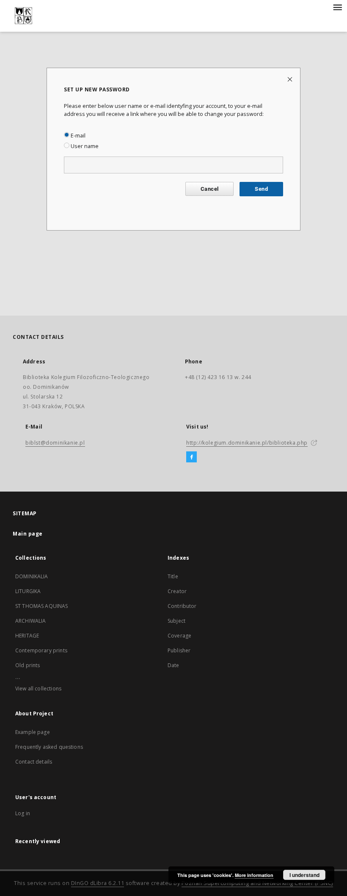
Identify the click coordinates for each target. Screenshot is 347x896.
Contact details (33, 761)
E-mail (77, 135)
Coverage (179, 635)
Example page (32, 732)
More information (254, 875)
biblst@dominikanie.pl (55, 442)
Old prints (27, 665)
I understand (304, 875)
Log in (22, 813)
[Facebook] (191, 457)
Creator (177, 591)
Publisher (179, 650)
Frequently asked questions (49, 746)
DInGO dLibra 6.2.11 (97, 883)
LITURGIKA (28, 591)
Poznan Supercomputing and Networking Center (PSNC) (257, 883)
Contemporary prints (41, 650)
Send (261, 189)
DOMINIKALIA (31, 576)
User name (84, 146)
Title (173, 576)
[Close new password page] (290, 79)
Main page (28, 533)
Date (173, 665)
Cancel (209, 189)
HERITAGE (27, 635)
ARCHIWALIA (30, 620)
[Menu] (337, 7)
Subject (176, 620)
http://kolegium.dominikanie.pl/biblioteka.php (247, 442)
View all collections (38, 688)
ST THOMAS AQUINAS (41, 606)
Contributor (182, 606)
